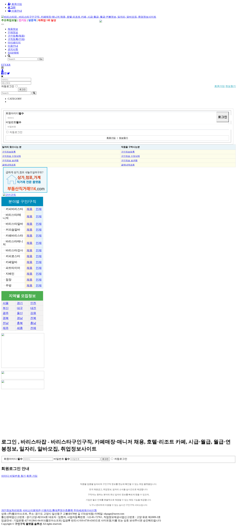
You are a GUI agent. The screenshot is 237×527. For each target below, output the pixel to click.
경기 (20, 303)
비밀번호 (13, 122)
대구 (20, 308)
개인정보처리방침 (11, 510)
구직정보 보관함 (10, 160)
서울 (6, 303)
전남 (6, 323)
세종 (20, 328)
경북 (6, 318)
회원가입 (16, 4)
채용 (29, 209)
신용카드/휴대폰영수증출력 (57, 510)
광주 (6, 313)
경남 (20, 318)
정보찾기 (230, 86)
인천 (33, 303)
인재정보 (13, 32)
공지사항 (13, 49)
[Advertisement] (98, 412)
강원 (33, 313)
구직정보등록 (9, 151)
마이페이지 (14, 42)
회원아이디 (15, 113)
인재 (39, 209)
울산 (20, 313)
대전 (33, 308)
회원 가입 (31, 476)
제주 (6, 328)
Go (41, 59)
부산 (6, 308)
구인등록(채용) (16, 35)
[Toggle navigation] (2, 24)
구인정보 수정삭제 (130, 156)
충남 (33, 323)
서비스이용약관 (32, 510)
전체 (33, 328)
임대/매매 (13, 52)
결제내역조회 (9, 164)
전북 (33, 318)
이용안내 (13, 46)
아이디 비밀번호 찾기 (13, 476)
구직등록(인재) (16, 39)
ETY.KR (5, 64)
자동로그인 (16, 132)
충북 (20, 323)
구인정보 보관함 (129, 160)
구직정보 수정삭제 (11, 156)
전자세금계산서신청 (85, 510)
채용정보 (13, 29)
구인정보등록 (128, 151)
